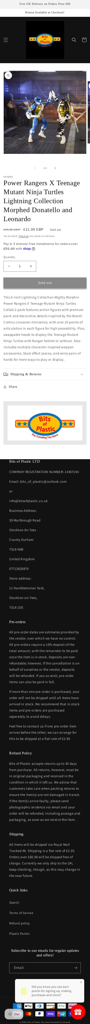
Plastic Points (19, 934)
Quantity (9, 257)
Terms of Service (21, 913)
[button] (6, 40)
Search (14, 902)
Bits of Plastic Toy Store (38, 1022)
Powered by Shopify (61, 1022)
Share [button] (13, 386)
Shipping (23, 236)
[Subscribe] (75, 967)
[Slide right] (55, 168)
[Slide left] (35, 168)
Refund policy (19, 923)
